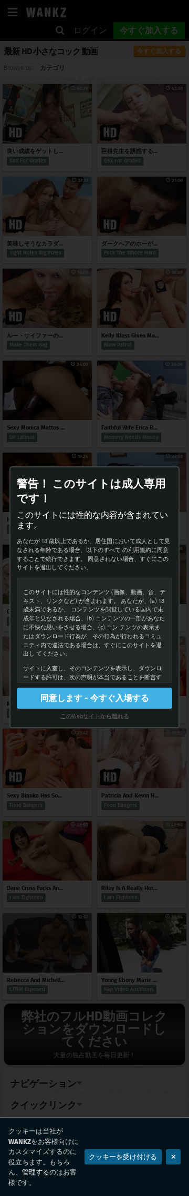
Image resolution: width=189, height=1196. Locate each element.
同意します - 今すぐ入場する (94, 698)
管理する (35, 1172)
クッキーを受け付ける (123, 1157)
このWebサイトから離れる (94, 716)
